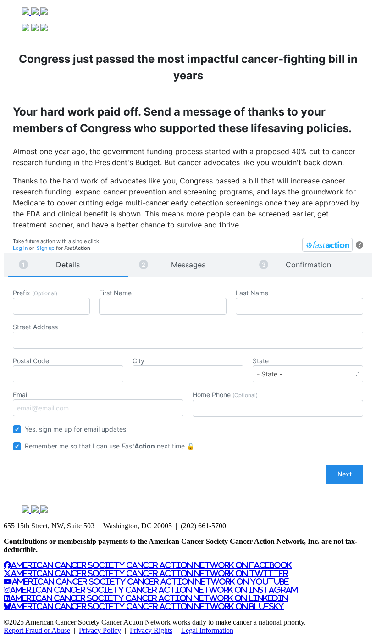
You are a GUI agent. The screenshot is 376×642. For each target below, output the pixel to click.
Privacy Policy (100, 630)
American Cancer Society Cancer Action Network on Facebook (151, 565)
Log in (20, 248)
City (138, 361)
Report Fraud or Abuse (37, 630)
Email (20, 394)
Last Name (252, 293)
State (261, 361)
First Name (115, 293)
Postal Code (31, 361)
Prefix (35, 293)
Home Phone (225, 394)
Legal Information (207, 630)
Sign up (46, 248)
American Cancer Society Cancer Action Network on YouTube (150, 581)
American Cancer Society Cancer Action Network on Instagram (154, 589)
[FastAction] (327, 245)
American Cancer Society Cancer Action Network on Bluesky (147, 606)
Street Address (35, 327)
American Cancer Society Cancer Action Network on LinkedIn (149, 598)
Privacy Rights (151, 630)
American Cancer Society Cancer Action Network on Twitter (149, 573)
